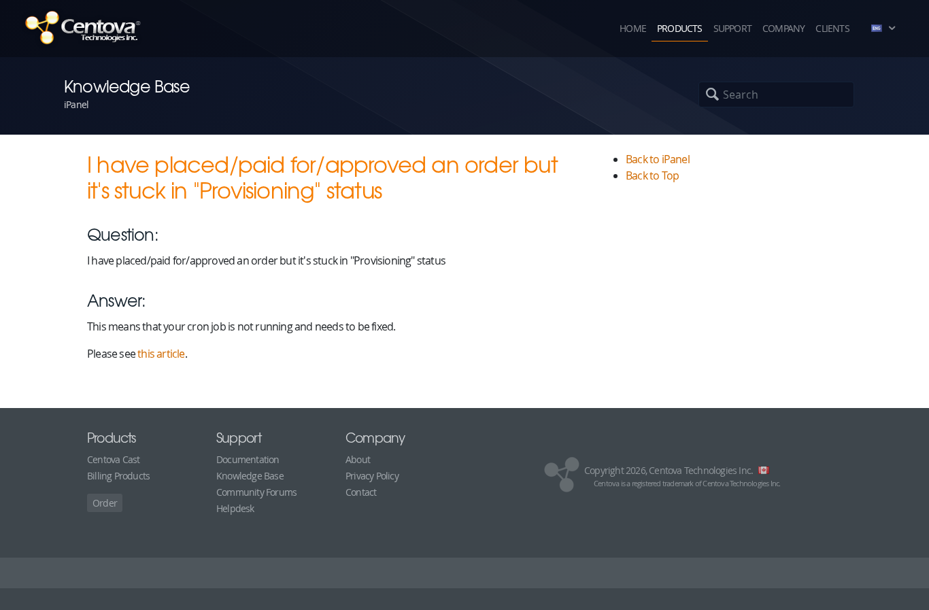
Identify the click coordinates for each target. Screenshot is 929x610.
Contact (360, 492)
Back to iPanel (658, 159)
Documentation (248, 459)
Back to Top (652, 175)
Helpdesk (235, 508)
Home (633, 28)
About (357, 459)
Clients (832, 28)
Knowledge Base (250, 475)
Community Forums (256, 492)
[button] (886, 28)
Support (732, 28)
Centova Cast (113, 459)
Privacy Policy (372, 475)
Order (104, 502)
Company (783, 28)
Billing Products (118, 475)
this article (160, 353)
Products (680, 28)
